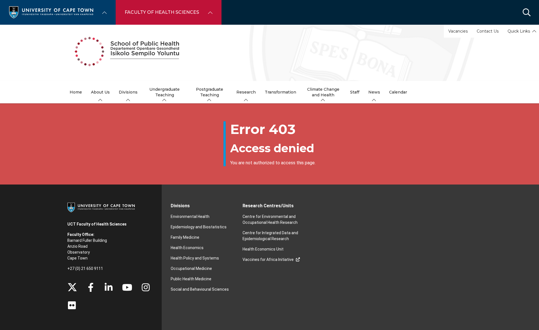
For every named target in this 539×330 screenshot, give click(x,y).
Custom (146, 287)
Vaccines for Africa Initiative (268, 259)
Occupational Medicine (191, 268)
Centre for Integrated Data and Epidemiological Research (270, 236)
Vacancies (458, 31)
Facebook (90, 287)
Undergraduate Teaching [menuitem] (164, 92)
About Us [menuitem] (100, 92)
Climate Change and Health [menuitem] (323, 92)
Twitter (72, 287)
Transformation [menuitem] (280, 92)
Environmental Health (190, 216)
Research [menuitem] (246, 92)
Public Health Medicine (191, 279)
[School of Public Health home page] (269, 53)
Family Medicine (185, 237)
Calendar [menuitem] (398, 92)
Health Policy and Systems (195, 258)
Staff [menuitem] (354, 92)
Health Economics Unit (263, 249)
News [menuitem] (374, 92)
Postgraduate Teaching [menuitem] (209, 92)
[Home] (51, 12)
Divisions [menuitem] (128, 92)
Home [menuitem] (76, 92)
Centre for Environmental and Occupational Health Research (270, 219)
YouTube (127, 287)
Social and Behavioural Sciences (200, 289)
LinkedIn (109, 287)
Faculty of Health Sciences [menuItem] (162, 12)
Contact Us (488, 31)
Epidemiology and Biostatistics (199, 227)
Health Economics (187, 247)
